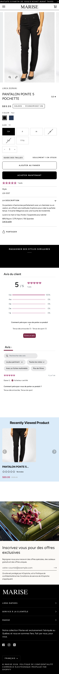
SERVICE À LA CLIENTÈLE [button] (15, 612)
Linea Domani (9, 88)
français (10, 658)
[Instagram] (9, 645)
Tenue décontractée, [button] (12, 390)
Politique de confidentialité (36, 664)
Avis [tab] (8, 347)
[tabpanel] (29, 378)
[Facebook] (3, 645)
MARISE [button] (6, 620)
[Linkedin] (14, 645)
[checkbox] (17, 368)
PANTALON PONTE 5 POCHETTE (14, 467)
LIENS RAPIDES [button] (9, 603)
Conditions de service (29, 576)
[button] (29, 294)
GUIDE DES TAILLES (13, 158)
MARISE (8, 664)
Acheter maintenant (29, 175)
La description (10, 200)
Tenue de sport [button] (27, 390)
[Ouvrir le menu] (6, 6)
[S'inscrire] (53, 567)
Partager (11, 232)
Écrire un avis (29, 336)
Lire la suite (7, 221)
